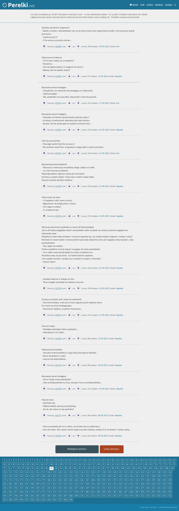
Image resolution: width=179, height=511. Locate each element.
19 (89, 460)
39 (9, 464)
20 (94, 460)
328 (10, 500)
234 (4, 488)
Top (142, 5)
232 (164, 484)
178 (37, 480)
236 (15, 488)
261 (153, 488)
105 (150, 468)
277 (70, 492)
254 (114, 488)
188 (92, 480)
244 (59, 488)
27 (127, 460)
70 (155, 464)
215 (70, 484)
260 (147, 488)
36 (169, 460)
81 (33, 468)
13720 (58, 339)
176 (26, 480)
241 (43, 488)
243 (54, 488)
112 (15, 472)
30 (141, 460)
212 (54, 484)
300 (26, 496)
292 (153, 492)
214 (65, 484)
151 (59, 476)
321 (142, 496)
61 (113, 464)
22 (103, 460)
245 (65, 488)
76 (9, 468)
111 (10, 472)
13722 (58, 288)
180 (48, 480)
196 (136, 480)
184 (70, 480)
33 (155, 460)
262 (158, 488)
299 (21, 496)
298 (15, 496)
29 (136, 460)
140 (169, 472)
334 (43, 500)
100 (122, 468)
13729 (58, 186)
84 (47, 468)
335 (48, 500)
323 (153, 496)
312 (92, 496)
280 (87, 492)
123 (76, 472)
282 (98, 492)
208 (32, 484)
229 (147, 484)
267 (15, 492)
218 (87, 484)
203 (4, 484)
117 (43, 472)
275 (59, 492)
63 (122, 464)
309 (76, 496)
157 (92, 476)
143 (15, 476)
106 (155, 468)
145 (26, 476)
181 (54, 480)
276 (65, 492)
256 (125, 488)
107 (161, 468)
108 (166, 468)
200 (158, 480)
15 (70, 460)
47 (47, 464)
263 (164, 488)
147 (37, 476)
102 (133, 468)
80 (28, 468)
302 (37, 496)
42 (23, 464)
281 (92, 492)
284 (109, 492)
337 (59, 500)
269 (26, 492)
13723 (58, 268)
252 (103, 488)
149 (48, 476)
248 (81, 488)
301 (32, 496)
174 (15, 480)
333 (37, 500)
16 (75, 460)
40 (14, 464)
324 (158, 496)
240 (37, 488)
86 (56, 468)
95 (99, 468)
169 (158, 476)
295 (169, 492)
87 (61, 468)
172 (4, 480)
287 (125, 492)
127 (98, 472)
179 (43, 480)
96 (103, 468)
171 (169, 476)
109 (172, 468)
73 (169, 464)
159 (103, 476)
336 (54, 500)
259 (142, 488)
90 (75, 468)
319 (131, 496)
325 (164, 496)
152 (65, 476)
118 (48, 472)
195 (131, 480)
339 (70, 500)
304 (48, 496)
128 (103, 472)
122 (70, 472)
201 (164, 480)
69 (151, 464)
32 (151, 460)
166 (142, 476)
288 (131, 492)
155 (81, 476)
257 (131, 488)
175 (21, 480)
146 (32, 476)
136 (147, 472)
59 (103, 464)
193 (120, 480)
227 (136, 484)
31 (146, 460)
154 (76, 476)
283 (103, 492)
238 (26, 488)
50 (61, 464)
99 (117, 468)
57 (94, 464)
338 (65, 500)
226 (131, 484)
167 (147, 476)
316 (114, 496)
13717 (58, 416)
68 (146, 464)
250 (92, 488)
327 (4, 500)
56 (89, 464)
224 (120, 484)
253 (109, 488)
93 (89, 468)
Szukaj (159, 5)
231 (158, 484)
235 (10, 488)
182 (59, 480)
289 (136, 492)
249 (87, 488)
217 (81, 484)
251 (98, 488)
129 (109, 472)
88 (66, 468)
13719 (58, 365)
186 (81, 480)
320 (136, 496)
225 (125, 484)
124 (81, 472)
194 (125, 480)
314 (103, 496)
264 (169, 488)
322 (147, 496)
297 (10, 496)
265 (4, 492)
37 (174, 460)
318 (125, 496)
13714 (58, 436)
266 (10, 492)
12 (56, 460)
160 (109, 476)
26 (122, 460)
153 (70, 476)
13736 (58, 76)
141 (4, 476)
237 (21, 488)
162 (120, 476)
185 (76, 480)
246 (70, 488)
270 (32, 492)
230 (153, 484)
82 (37, 468)
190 (103, 480)
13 (61, 460)
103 (139, 468)
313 (98, 496)
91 (80, 468)
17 (80, 460)
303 (43, 496)
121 (65, 472)
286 (120, 492)
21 (99, 460)
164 (131, 476)
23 (108, 460)
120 (59, 472)
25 (117, 460)
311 (87, 496)
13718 (58, 389)
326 (169, 496)
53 (75, 464)
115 (32, 472)
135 (142, 472)
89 (70, 468)
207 (26, 484)
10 (47, 460)
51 (66, 464)
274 (54, 492)
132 (125, 472)
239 (32, 488)
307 (65, 496)
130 (114, 472)
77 (14, 468)
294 (164, 492)
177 (32, 480)
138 (158, 472)
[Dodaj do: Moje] (44, 46)
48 (51, 464)
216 (76, 484)
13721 (58, 315)
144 (21, 476)
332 (32, 500)
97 (108, 468)
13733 (58, 103)
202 (169, 480)
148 (43, 476)
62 (117, 464)
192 (114, 480)
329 (15, 500)
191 (109, 480)
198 (147, 480)
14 (66, 460)
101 (128, 468)
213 (59, 484)
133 (131, 472)
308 (70, 496)
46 (42, 464)
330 (21, 500)
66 (136, 464)
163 (125, 476)
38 (4, 464)
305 (54, 496)
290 (142, 492)
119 (54, 472)
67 (141, 464)
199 (153, 480)
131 (120, 472)
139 (164, 472)
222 (109, 484)
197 (142, 480)
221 (103, 484)
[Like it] (69, 46)
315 (109, 496)
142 (10, 476)
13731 (58, 153)
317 (120, 496)
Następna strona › (77, 449)
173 (10, 480)
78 (18, 468)
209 (37, 484)
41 (18, 464)
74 (174, 464)
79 (23, 468)
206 (21, 484)
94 (94, 468)
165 (136, 476)
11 (51, 460)
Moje (135, 5)
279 (81, 492)
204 (10, 484)
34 (160, 460)
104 (144, 468)
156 (87, 476)
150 (54, 476)
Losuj (150, 5)
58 (99, 464)
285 (114, 492)
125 (87, 472)
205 (15, 484)
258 (136, 488)
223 (114, 484)
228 (142, 484)
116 (37, 472)
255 (120, 488)
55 (84, 464)
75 (4, 468)
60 (108, 464)
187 (87, 480)
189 (98, 480)
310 (81, 496)
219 (92, 484)
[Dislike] (78, 46)
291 (147, 492)
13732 (58, 130)
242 (48, 488)
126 (92, 472)
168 (153, 476)
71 (160, 464)
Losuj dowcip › (112, 449)
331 (26, 500)
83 (42, 468)
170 (164, 476)
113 (21, 472)
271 (37, 492)
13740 (58, 47)
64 (127, 464)
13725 (58, 216)
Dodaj (168, 5)
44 (33, 464)
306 (59, 496)
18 (84, 460)
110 (4, 472)
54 (80, 464)
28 (132, 460)
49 (56, 464)
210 (43, 484)
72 (165, 464)
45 (37, 464)
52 (70, 464)
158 (98, 476)
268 (21, 492)
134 (136, 472)
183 (65, 480)
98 (113, 468)
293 (158, 492)
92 (84, 468)
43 (28, 464)
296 (4, 496)
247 (76, 488)
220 (98, 484)
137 (153, 472)
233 (169, 484)
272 (43, 492)
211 (48, 484)
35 (165, 460)
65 (132, 464)
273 (48, 492)
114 (26, 472)
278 (76, 492)
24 (113, 460)
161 (114, 476)
